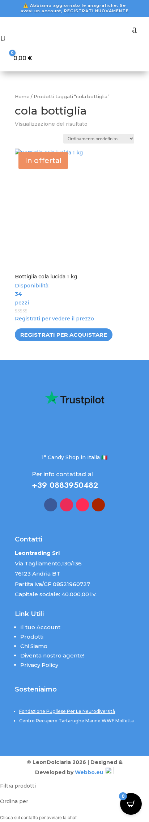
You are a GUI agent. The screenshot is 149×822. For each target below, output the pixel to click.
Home (22, 96)
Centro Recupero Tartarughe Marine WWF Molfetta (76, 720)
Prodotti (31, 636)
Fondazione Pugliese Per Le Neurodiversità (67, 711)
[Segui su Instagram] (66, 504)
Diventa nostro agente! (52, 655)
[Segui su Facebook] (50, 504)
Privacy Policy (39, 664)
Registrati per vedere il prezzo (54, 318)
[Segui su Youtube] (98, 504)
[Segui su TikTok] (82, 504)
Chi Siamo (33, 646)
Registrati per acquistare (63, 334)
